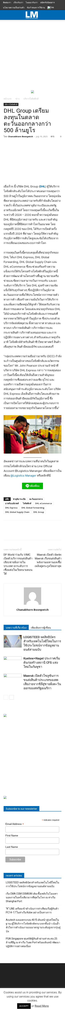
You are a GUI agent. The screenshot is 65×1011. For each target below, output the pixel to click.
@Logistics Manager (23, 475)
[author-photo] (32, 604)
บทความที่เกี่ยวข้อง (16, 627)
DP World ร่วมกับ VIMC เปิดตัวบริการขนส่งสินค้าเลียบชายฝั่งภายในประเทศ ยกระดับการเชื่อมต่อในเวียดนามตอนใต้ (18, 564)
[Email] (48, 532)
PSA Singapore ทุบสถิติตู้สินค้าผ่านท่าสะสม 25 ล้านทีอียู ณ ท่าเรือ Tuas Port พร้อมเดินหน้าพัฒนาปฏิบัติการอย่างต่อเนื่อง (33, 942)
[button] (60, 15)
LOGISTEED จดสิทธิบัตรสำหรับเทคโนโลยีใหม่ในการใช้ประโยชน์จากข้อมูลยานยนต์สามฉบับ (32, 884)
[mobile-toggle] (6, 15)
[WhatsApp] (32, 532)
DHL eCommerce (43, 503)
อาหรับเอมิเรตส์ (12, 503)
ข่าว (18, 98)
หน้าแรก (8, 98)
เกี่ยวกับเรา (18, 2)
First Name (11, 835)
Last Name (11, 846)
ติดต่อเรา (7, 2)
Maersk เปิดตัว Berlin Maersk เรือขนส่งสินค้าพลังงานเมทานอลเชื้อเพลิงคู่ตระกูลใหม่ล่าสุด (48, 560)
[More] (57, 532)
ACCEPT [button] (24, 1005)
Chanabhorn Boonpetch (20, 136)
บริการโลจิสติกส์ (30, 98)
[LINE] (23, 532)
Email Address (14, 824)
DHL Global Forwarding (32, 507)
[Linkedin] (40, 532)
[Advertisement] (32, 54)
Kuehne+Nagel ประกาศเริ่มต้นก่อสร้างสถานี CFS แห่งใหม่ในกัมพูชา (41, 662)
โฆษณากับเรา (32, 2)
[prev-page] (6, 697)
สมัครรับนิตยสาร (47, 2)
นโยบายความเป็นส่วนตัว (13, 7)
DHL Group (38, 512)
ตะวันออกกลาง (36, 499)
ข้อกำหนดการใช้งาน (36, 7)
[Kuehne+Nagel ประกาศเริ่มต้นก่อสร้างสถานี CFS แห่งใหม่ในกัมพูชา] (13, 662)
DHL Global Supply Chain (17, 512)
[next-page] (11, 697)
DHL (42, 186)
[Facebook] (7, 532)
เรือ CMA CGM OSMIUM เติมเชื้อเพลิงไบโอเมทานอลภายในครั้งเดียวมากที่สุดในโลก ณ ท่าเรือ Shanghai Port (32, 897)
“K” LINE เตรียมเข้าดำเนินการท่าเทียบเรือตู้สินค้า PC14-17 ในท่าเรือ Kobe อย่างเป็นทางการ (32, 910)
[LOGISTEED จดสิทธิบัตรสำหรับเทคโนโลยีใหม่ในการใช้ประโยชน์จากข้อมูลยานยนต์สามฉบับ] (13, 641)
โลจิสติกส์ (27, 503)
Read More (42, 1006)
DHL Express (11, 507)
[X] (15, 532)
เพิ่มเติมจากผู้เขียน (41, 627)
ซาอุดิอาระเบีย (19, 499)
